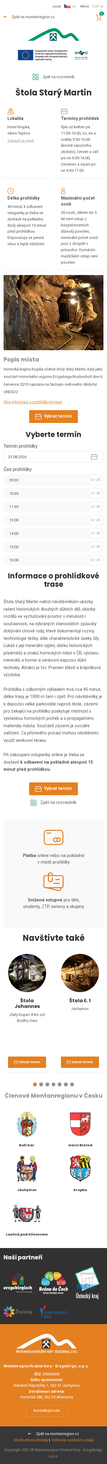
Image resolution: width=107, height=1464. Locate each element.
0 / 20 (95, 480)
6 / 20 (95, 493)
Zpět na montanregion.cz (33, 17)
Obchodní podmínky (30, 1440)
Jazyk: (57, 6)
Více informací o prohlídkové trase (33, 402)
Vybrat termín (58, 416)
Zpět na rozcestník (58, 77)
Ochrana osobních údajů (73, 1440)
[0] (98, 17)
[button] (35, 1084)
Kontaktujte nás (47, 1410)
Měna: (89, 6)
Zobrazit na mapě (20, 141)
